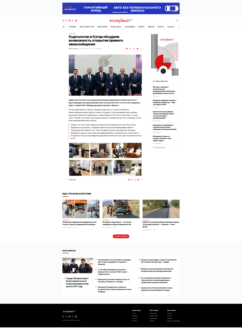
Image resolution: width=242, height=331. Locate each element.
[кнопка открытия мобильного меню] (63, 27)
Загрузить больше (121, 236)
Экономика (153, 318)
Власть (169, 316)
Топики (134, 321)
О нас (134, 313)
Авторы (134, 318)
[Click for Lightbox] (79, 150)
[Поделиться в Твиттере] (130, 48)
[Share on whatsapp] (133, 48)
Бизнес (152, 321)
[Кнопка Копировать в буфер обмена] (140, 48)
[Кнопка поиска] (177, 20)
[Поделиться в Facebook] (126, 48)
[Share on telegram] (137, 48)
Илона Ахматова (73, 48)
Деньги (169, 313)
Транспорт (72, 33)
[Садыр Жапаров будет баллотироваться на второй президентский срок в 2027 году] (77, 265)
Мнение (169, 318)
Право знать (154, 316)
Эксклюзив (153, 313)
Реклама (135, 316)
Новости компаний (173, 321)
